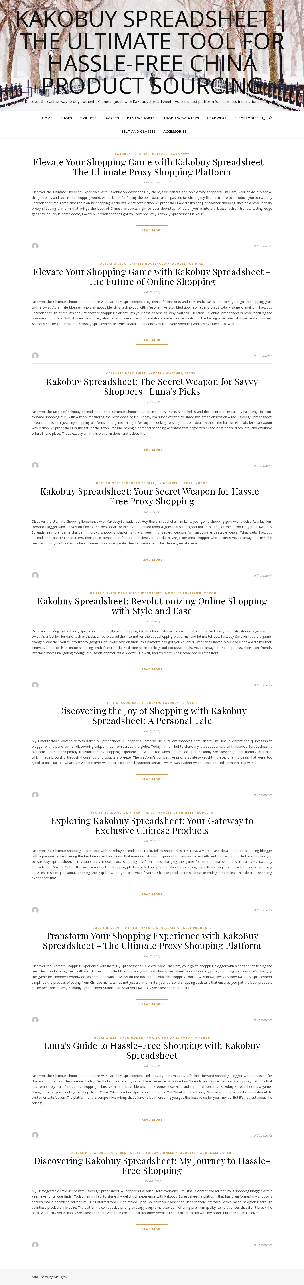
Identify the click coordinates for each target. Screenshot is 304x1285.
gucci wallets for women (119, 1037)
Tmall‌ (149, 812)
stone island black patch (116, 812)
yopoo (202, 483)
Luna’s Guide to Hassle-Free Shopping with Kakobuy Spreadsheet (152, 1050)
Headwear (217, 118)
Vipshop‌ (202, 1037)
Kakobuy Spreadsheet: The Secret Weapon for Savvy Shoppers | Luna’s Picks (152, 386)
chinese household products (157, 264)
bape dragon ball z (125, 703)
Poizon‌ (159, 154)
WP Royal (59, 1277)
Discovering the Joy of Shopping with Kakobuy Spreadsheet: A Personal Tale (152, 715)
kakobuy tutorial (132, 154)
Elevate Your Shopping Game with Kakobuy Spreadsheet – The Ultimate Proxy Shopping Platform (152, 166)
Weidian (196, 264)
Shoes (66, 118)
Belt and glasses (138, 131)
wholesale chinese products (185, 812)
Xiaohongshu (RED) (215, 1153)
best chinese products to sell (125, 483)
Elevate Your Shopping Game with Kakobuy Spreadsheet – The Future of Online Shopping (152, 276)
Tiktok (146, 928)
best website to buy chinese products (157, 1153)
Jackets (112, 118)
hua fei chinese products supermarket (125, 593)
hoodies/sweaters (181, 118)
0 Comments (263, 246)
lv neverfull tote (175, 483)
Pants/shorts (141, 118)
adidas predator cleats (94, 1153)
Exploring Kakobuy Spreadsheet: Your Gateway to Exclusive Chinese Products (152, 825)
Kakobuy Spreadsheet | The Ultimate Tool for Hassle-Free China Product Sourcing (152, 51)
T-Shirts (88, 118)
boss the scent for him (115, 928)
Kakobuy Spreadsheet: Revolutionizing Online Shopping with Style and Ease (152, 605)
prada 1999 (179, 154)
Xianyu (191, 373)
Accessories (174, 131)
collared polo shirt (126, 373)
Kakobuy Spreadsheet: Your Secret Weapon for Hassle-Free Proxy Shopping (152, 496)
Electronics (247, 118)
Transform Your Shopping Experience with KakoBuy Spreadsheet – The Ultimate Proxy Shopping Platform (152, 940)
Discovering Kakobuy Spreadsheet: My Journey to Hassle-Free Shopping (152, 1165)
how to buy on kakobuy (169, 1037)
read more (152, 230)
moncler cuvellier (183, 593)
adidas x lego (113, 264)
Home (47, 118)
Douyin (153, 703)
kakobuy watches (165, 373)
